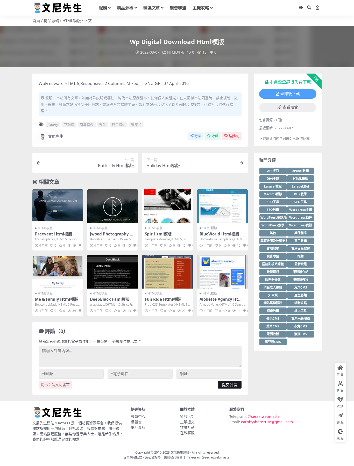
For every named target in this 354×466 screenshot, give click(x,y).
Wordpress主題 (300, 209)
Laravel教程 (273, 186)
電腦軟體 (273, 334)
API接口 (273, 171)
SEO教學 (273, 209)
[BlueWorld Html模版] (222, 206)
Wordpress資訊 (300, 225)
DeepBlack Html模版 (110, 299)
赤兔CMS (300, 326)
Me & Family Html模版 (56, 299)
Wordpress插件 (300, 217)
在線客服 (187, 432)
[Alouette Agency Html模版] (222, 271)
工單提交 (187, 421)
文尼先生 (55, 136)
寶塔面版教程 (300, 248)
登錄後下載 (290, 94)
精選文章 (151, 8)
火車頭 (273, 295)
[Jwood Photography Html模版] (112, 206)
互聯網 (69, 124)
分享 (197, 136)
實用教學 (300, 241)
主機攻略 (201, 8)
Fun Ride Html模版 (163, 299)
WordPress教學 (272, 225)
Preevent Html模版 (53, 233)
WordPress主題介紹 (273, 217)
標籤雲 (136, 421)
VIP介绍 (186, 416)
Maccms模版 (273, 194)
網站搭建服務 (273, 303)
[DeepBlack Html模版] (112, 271)
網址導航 (138, 427)
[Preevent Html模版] (57, 206)
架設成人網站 (273, 287)
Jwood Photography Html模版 (112, 236)
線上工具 (300, 311)
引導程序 (86, 124)
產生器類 (300, 295)
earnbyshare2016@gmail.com (267, 421)
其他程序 (300, 233)
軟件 (102, 124)
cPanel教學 (300, 171)
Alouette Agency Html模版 (221, 301)
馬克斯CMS (273, 342)
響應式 (136, 124)
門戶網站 (118, 124)
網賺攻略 (300, 303)
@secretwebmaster (264, 416)
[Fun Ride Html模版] (167, 271)
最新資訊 (300, 264)
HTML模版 (71, 20)
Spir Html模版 (158, 233)
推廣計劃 (187, 427)
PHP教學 (300, 194)
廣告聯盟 (178, 8)
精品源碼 (125, 8)
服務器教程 (300, 279)
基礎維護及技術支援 (273, 241)
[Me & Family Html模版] (57, 271)
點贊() (234, 136)
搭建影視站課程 (273, 264)
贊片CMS (272, 326)
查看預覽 (290, 107)
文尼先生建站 (180, 452)
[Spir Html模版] (167, 206)
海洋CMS (300, 287)
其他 (273, 233)
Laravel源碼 (300, 186)
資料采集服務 (300, 318)
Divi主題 (273, 178)
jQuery (53, 124)
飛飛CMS (300, 334)
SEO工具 (273, 202)
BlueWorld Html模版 (219, 233)
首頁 (36, 20)
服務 (103, 8)
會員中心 (138, 416)
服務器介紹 (300, 272)
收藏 (215, 136)
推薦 (301, 256)
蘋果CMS (272, 318)
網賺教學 (273, 311)
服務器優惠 (273, 279)
